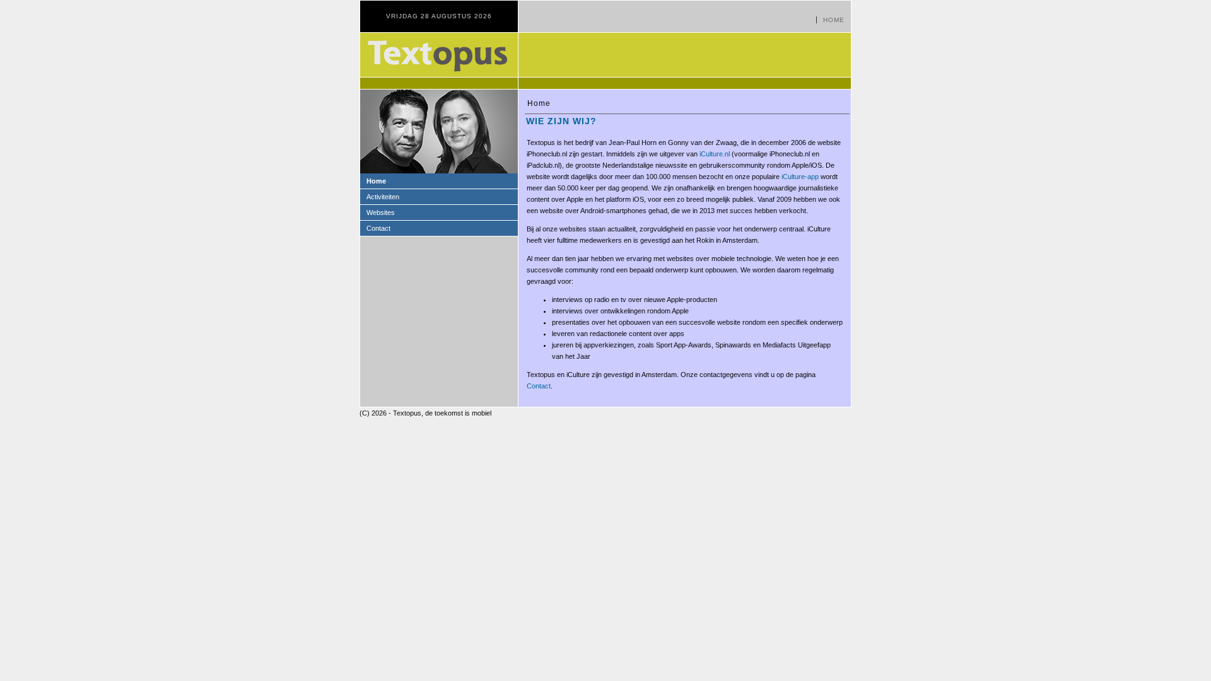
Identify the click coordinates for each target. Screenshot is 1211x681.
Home (834, 19)
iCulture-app (800, 176)
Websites (380, 212)
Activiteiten (382, 197)
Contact (378, 228)
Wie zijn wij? (561, 121)
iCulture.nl (714, 154)
